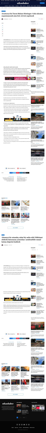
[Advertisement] (17, 30)
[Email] (2, 34)
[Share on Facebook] (39, 19)
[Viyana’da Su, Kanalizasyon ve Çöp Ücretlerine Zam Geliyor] (6, 203)
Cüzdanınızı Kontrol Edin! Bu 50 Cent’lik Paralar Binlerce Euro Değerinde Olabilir (14, 374)
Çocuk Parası (12, 0)
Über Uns (20, 427)
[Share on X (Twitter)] (40, 19)
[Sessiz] (41, 410)
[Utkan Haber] (23, 3)
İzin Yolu (21, 0)
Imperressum (16, 427)
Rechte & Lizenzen (32, 427)
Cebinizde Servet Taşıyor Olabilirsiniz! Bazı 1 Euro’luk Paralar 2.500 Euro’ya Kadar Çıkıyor (6, 374)
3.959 (24, 417)
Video (29, 0)
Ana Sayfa (2, 0)
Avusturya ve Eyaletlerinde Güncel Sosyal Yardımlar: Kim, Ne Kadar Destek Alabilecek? (40, 58)
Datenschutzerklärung (26, 427)
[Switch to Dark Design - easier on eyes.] (42, 0)
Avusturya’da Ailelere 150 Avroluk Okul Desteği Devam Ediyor (25, 220)
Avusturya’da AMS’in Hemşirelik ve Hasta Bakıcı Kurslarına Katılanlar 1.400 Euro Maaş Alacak (39, 65)
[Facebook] (2, 25)
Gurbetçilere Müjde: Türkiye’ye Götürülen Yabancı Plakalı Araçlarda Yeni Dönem (40, 36)
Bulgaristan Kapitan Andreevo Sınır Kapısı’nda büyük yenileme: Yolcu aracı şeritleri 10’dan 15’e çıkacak (40, 49)
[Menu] (1, 3)
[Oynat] (32, 410)
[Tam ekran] (43, 410)
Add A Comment (15, 227)
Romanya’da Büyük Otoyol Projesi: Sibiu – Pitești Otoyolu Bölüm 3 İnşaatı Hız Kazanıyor (40, 86)
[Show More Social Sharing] (43, 19)
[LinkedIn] (2, 29)
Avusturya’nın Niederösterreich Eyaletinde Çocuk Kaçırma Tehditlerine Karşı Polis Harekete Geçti (40, 72)
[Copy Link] (2, 36)
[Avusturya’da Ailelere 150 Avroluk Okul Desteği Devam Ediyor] (25, 215)
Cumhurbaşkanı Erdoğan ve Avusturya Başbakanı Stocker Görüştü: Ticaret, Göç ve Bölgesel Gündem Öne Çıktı (15, 221)
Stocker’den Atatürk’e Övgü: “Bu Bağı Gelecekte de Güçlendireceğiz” (6, 220)
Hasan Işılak (33, 107)
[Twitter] (2, 27)
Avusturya (3, 11)
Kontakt (13, 427)
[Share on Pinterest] (42, 19)
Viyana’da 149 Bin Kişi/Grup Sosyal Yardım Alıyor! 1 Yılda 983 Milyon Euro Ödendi (25, 208)
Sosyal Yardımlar (7, 0)
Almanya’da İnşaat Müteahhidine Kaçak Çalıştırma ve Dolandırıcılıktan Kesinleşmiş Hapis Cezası (40, 79)
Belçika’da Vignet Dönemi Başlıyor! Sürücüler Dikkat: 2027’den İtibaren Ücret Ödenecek (25, 374)
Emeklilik (18, 0)
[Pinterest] (2, 32)
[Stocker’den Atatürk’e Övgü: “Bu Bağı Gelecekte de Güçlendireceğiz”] (6, 215)
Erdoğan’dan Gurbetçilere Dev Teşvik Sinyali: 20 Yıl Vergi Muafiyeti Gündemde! (25, 387)
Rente (27, 0)
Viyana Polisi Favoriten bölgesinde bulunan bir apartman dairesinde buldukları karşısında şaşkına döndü (8, 344)
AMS (15, 0)
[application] (38, 408)
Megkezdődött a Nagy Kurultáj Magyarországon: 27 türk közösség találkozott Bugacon (6, 387)
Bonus (24, 0)
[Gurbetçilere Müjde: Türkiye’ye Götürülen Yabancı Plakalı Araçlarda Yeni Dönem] (33, 35)
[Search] (44, 0)
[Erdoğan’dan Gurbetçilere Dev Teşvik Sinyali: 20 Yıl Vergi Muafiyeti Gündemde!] (25, 382)
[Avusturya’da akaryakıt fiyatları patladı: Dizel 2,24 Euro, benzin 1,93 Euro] (15, 203)
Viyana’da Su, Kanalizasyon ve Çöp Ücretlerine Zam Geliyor (6, 207)
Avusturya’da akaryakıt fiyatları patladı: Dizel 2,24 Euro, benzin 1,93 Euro (15, 208)
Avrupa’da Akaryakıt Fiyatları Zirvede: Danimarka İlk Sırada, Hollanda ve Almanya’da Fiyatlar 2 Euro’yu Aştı (15, 387)
